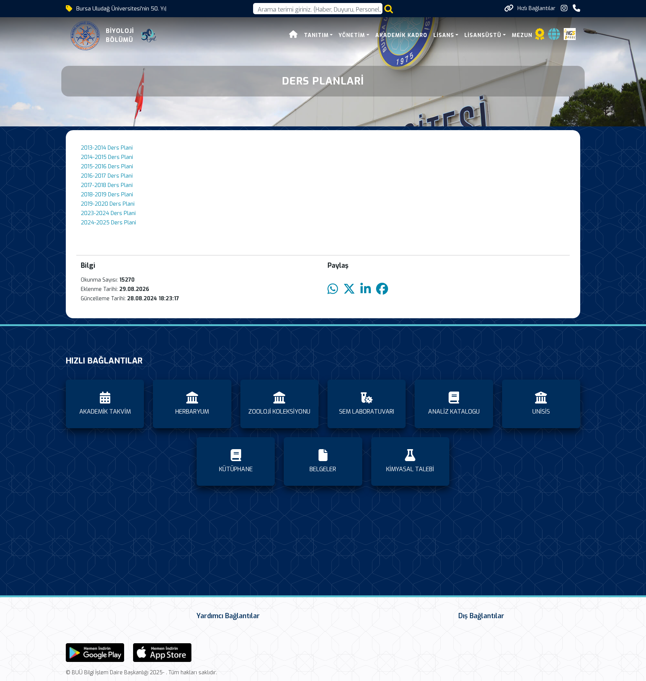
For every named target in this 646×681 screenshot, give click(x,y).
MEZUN (522, 35)
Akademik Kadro (401, 35)
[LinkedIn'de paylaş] (365, 289)
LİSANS (443, 35)
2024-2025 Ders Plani (108, 222)
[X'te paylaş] (349, 289)
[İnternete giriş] (554, 36)
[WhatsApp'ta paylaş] (332, 289)
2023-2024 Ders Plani (108, 213)
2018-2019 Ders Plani (107, 194)
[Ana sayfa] (293, 35)
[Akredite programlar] (539, 36)
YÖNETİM (352, 35)
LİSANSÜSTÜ (482, 35)
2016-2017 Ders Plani (107, 176)
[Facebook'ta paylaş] (382, 289)
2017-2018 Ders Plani (107, 185)
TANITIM (316, 35)
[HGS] (570, 33)
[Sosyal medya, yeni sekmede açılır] (564, 8)
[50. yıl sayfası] (148, 35)
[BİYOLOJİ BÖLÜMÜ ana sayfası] (85, 35)
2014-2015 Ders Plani (107, 157)
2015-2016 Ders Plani (107, 166)
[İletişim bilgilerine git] (576, 8)
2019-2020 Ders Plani (108, 204)
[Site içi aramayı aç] (388, 8)
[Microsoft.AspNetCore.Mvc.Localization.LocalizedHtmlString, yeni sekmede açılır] (95, 652)
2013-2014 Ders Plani (107, 147)
